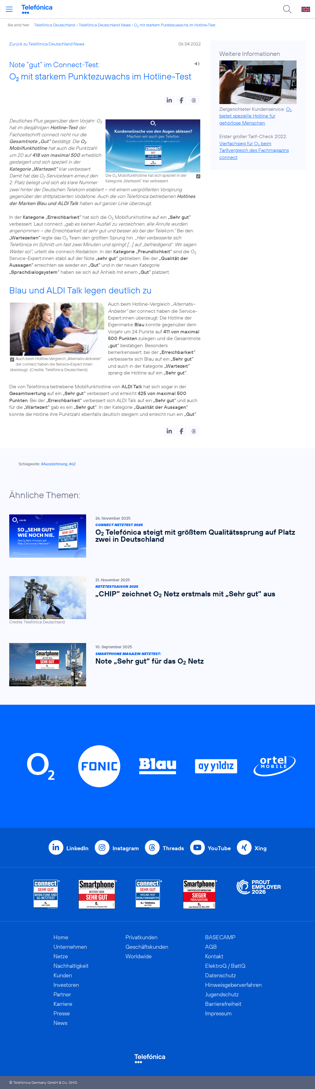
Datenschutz (220, 975)
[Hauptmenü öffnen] (9, 9)
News (60, 1022)
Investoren (66, 984)
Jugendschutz (222, 994)
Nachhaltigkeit (71, 965)
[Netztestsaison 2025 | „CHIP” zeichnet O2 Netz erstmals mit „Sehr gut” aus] (154, 600)
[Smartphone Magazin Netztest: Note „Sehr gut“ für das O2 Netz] (154, 665)
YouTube (219, 848)
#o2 (72, 464)
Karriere (63, 1003)
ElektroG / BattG (225, 965)
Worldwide (139, 956)
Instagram (126, 848)
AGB (211, 946)
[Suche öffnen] (287, 9)
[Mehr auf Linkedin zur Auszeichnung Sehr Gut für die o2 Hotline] (149, 894)
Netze (61, 956)
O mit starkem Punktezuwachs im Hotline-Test (174, 24)
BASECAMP (220, 937)
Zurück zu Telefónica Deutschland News (46, 44)
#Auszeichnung (54, 464)
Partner (62, 994)
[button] (169, 100)
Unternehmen (70, 946)
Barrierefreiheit (223, 1003)
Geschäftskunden (147, 946)
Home (61, 937)
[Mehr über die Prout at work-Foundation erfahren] (258, 894)
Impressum (218, 1013)
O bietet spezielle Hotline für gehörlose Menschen (255, 116)
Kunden (63, 975)
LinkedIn (77, 848)
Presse (62, 1013)
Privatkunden (142, 937)
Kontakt (214, 956)
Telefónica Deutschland (54, 24)
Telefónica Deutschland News (105, 24)
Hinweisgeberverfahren (233, 984)
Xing (261, 848)
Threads (173, 848)
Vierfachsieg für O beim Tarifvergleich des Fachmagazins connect (254, 150)
